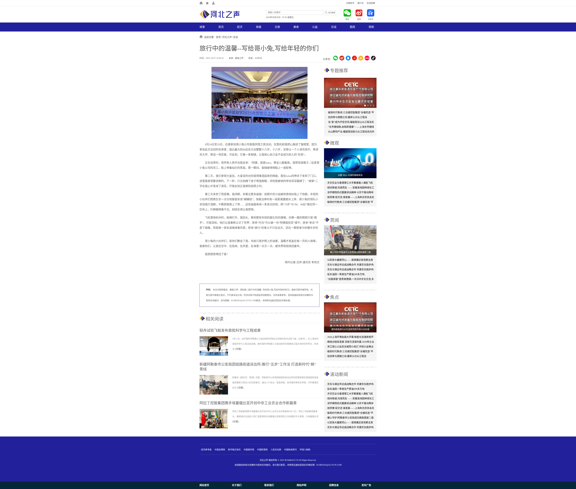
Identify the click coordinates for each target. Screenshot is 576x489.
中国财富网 (262, 449)
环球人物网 (305, 449)
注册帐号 (350, 3)
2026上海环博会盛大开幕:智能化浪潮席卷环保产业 (350, 337)
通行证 (360, 3)
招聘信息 (334, 485)
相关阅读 (215, 318)
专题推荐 (339, 70)
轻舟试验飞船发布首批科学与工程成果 (230, 330)
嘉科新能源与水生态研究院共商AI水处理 (350, 329)
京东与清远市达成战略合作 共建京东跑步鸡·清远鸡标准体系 (350, 265)
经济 (239, 27)
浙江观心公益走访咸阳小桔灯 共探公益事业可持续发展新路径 (350, 347)
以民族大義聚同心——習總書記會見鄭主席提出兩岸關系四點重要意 (350, 260)
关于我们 (237, 485)
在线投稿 (371, 3)
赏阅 (334, 220)
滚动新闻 (339, 374)
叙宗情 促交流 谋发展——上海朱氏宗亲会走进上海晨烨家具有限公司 (350, 401)
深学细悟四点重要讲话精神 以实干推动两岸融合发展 (350, 193)
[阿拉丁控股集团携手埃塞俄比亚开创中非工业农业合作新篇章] (216, 428)
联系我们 (269, 485)
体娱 (258, 27)
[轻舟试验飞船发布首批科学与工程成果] (216, 355)
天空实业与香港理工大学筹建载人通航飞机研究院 (350, 183)
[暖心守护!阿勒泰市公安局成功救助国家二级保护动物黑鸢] (350, 240)
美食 (296, 27)
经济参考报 (206, 449)
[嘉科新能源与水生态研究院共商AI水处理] (350, 317)
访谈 (333, 27)
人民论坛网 (276, 449)
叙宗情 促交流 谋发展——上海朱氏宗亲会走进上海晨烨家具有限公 (350, 198)
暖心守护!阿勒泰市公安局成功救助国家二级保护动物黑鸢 (350, 410)
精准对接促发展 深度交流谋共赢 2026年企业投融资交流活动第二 (350, 342)
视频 (371, 27)
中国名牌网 (219, 449)
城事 (202, 27)
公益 (315, 27)
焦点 (334, 297)
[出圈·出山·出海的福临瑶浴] (350, 163)
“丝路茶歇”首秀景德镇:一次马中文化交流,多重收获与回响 (350, 280)
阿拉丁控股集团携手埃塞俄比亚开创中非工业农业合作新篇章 (248, 403)
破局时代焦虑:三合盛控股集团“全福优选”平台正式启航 (350, 202)
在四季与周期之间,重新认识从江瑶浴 (347, 117)
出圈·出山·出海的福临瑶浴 (350, 175)
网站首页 (204, 485)
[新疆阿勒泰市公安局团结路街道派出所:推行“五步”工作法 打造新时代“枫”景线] (216, 394)
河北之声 (227, 37)
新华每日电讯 (234, 449)
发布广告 (366, 485)
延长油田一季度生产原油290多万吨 (345, 274)
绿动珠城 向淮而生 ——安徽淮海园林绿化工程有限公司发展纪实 (350, 188)
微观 (334, 143)
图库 (352, 27)
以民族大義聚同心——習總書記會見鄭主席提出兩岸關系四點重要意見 (350, 415)
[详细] (238, 349)
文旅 (277, 27)
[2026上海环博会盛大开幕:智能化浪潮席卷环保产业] (350, 93)
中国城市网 (249, 449)
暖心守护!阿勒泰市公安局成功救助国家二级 (350, 252)
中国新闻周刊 (290, 449)
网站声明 (301, 485)
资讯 (221, 27)
